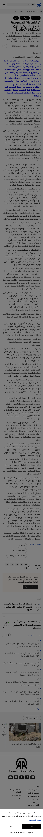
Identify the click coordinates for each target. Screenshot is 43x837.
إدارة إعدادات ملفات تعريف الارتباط (21, 832)
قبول (31, 826)
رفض (11, 826)
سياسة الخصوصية (35, 820)
